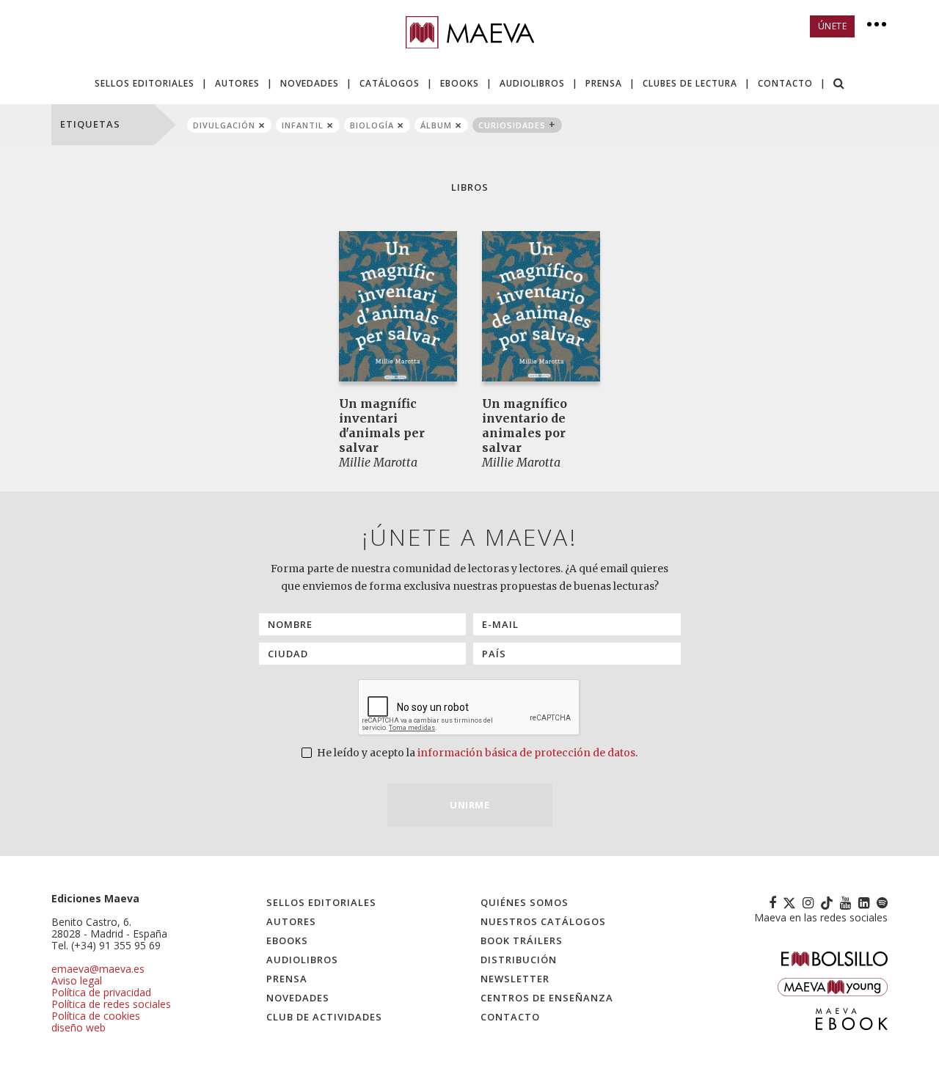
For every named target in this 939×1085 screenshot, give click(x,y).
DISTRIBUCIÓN (519, 959)
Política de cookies (95, 1016)
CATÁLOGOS (389, 83)
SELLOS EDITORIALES (144, 83)
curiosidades (512, 125)
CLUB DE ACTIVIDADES (324, 1016)
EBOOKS (459, 83)
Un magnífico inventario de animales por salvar (524, 425)
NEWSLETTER (515, 978)
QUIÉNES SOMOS (525, 902)
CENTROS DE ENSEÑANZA (547, 997)
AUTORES (237, 83)
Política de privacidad (101, 992)
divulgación (224, 125)
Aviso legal (76, 980)
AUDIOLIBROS (532, 83)
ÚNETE (832, 26)
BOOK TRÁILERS (522, 940)
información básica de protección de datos (526, 752)
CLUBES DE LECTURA (690, 83)
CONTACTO (785, 83)
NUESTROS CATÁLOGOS (543, 921)
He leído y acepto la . (476, 752)
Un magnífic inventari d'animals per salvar (382, 425)
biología (372, 125)
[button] (839, 85)
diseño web (78, 1027)
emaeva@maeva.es (98, 969)
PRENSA (603, 83)
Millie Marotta (378, 462)
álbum (436, 125)
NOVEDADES (309, 83)
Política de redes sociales (111, 1004)
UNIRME (469, 804)
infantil (303, 125)
